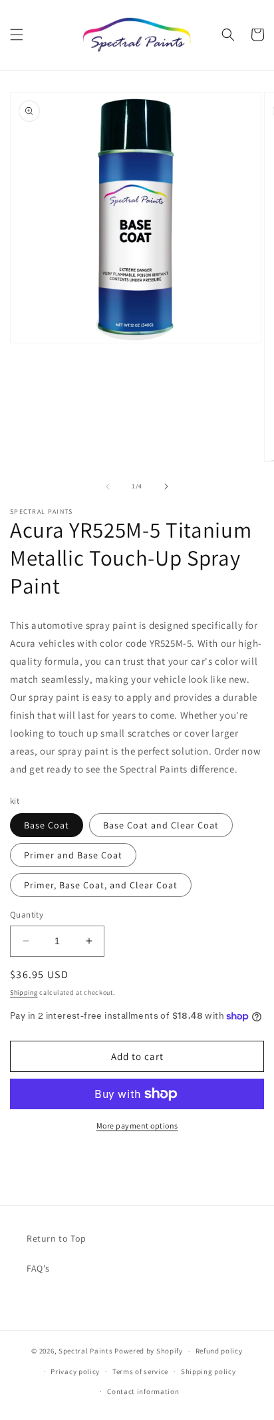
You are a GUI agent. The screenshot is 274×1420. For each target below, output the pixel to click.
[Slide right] (166, 486)
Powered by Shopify (148, 1350)
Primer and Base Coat (73, 855)
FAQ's (38, 1268)
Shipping (24, 992)
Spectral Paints (86, 1350)
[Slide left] (107, 486)
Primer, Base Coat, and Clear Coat (101, 885)
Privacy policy (75, 1371)
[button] (16, 34)
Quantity (26, 914)
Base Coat (46, 825)
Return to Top (56, 1238)
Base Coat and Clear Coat (161, 825)
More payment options (137, 1126)
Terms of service (140, 1371)
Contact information (143, 1391)
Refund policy (219, 1350)
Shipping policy (208, 1371)
